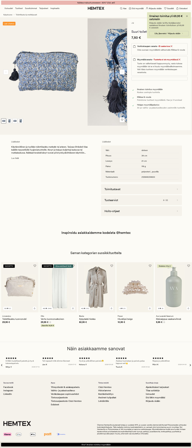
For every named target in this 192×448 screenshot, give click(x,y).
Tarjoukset (43, 8)
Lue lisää (15, 158)
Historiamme (104, 390)
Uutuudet (8, 8)
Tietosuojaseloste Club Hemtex (66, 401)
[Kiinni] (187, 16)
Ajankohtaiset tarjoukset (157, 387)
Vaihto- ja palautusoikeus (63, 390)
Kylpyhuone (7, 15)
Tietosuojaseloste (59, 397)
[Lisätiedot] (49, 322)
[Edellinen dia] (5, 72)
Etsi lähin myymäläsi (155, 397)
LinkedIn (7, 394)
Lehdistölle (103, 401)
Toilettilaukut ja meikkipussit (26, 15)
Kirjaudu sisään (153, 401)
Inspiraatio (54, 8)
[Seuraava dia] (122, 72)
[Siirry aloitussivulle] (96, 8)
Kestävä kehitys (105, 394)
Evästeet (55, 404)
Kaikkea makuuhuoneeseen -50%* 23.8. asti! (96, 3)
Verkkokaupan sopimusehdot (65, 394)
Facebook (8, 387)
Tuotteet (19, 8)
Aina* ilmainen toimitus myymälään (96, 445)
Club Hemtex (104, 387)
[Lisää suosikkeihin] (122, 119)
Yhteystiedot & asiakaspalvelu (65, 387)
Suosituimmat (31, 8)
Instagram (8, 390)
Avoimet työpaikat (107, 397)
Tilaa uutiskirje (153, 390)
